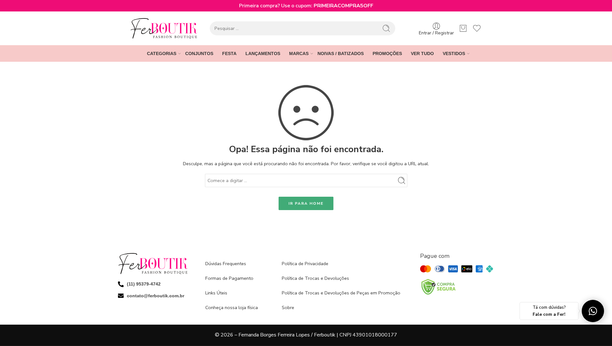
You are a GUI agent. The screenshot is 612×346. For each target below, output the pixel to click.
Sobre (288, 307)
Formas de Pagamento (229, 278)
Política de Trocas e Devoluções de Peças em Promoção (341, 293)
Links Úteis (216, 293)
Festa (229, 53)
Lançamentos (262, 53)
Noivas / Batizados (340, 53)
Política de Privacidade (305, 263)
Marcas (299, 53)
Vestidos (454, 53)
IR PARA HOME (306, 203)
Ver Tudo (422, 53)
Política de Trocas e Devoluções (315, 278)
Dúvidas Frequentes (225, 263)
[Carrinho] (463, 28)
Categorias (161, 53)
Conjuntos (199, 53)
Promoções (387, 53)
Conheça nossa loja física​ (231, 307)
